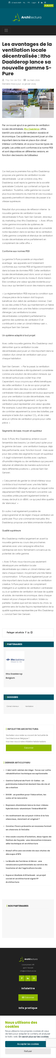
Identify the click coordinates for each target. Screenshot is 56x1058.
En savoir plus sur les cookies (34, 1036)
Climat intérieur (13, 706)
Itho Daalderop (32, 129)
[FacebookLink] (39, 3)
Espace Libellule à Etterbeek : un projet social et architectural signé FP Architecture (26, 878)
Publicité (49, 5)
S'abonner (28, 748)
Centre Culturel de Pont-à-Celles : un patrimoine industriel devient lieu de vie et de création (28, 784)
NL (24, 3)
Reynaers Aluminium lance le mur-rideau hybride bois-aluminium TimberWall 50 (27, 807)
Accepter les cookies (28, 1044)
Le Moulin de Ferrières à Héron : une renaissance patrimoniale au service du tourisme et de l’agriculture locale (26, 864)
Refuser (28, 1051)
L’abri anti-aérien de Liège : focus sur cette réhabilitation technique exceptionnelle (28, 772)
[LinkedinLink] (42, 3)
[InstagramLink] (45, 3)
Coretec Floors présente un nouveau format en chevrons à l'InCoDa (28, 828)
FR (29, 3)
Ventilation (29, 706)
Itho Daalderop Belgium (14, 675)
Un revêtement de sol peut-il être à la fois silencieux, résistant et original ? (27, 817)
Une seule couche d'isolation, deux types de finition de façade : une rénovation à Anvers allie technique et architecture (28, 840)
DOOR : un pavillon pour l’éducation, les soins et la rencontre (26, 796)
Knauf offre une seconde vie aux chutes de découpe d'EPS (28, 852)
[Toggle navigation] (6, 30)
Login (34, 3)
